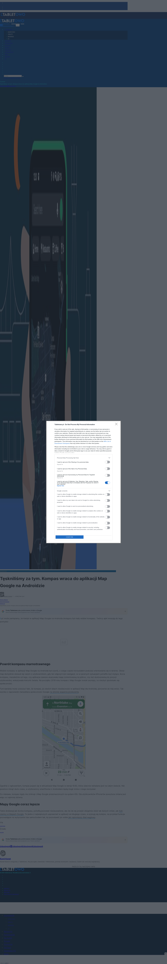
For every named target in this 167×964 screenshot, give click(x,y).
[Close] (117, 424)
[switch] (107, 462)
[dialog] (83, 482)
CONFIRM (69, 537)
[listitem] (83, 458)
